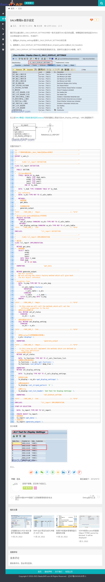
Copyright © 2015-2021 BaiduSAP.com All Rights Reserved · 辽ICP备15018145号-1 (52, 576)
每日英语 (3, 34)
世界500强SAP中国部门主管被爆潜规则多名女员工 (33, 497)
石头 (14, 26)
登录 (30, 563)
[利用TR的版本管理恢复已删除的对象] (66, 527)
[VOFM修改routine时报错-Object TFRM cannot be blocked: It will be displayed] (89, 527)
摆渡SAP (11, 3)
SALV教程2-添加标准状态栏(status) (29, 118)
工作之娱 (3, 39)
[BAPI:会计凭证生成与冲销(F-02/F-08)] (44, 527)
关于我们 (58, 572)
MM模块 (3, 23)
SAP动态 (3, 44)
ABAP (3, 18)
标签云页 (69, 572)
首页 (3, 13)
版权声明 (48, 572)
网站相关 (3, 49)
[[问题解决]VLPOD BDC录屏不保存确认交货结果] (21, 527)
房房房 (3, 29)
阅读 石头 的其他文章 (28, 488)
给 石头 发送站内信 (35, 488)
